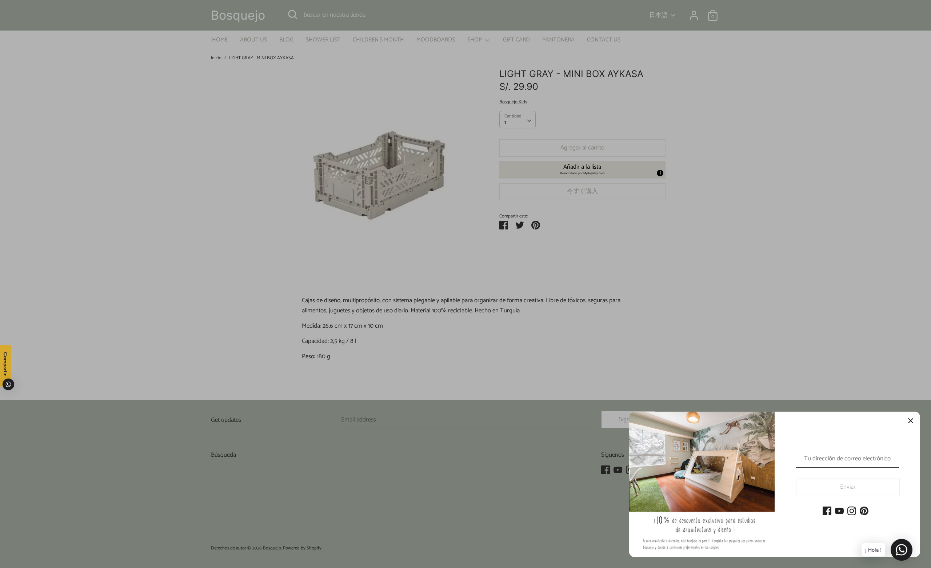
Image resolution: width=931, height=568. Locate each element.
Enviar (848, 487)
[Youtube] (839, 512)
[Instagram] (851, 512)
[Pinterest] (864, 512)
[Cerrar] (911, 421)
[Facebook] (827, 512)
